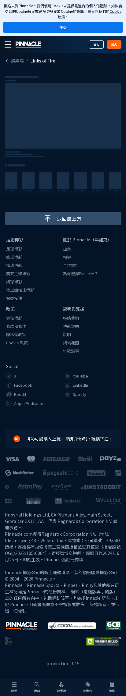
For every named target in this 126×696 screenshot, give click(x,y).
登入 (96, 44)
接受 (63, 27)
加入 (114, 44)
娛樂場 (17, 61)
